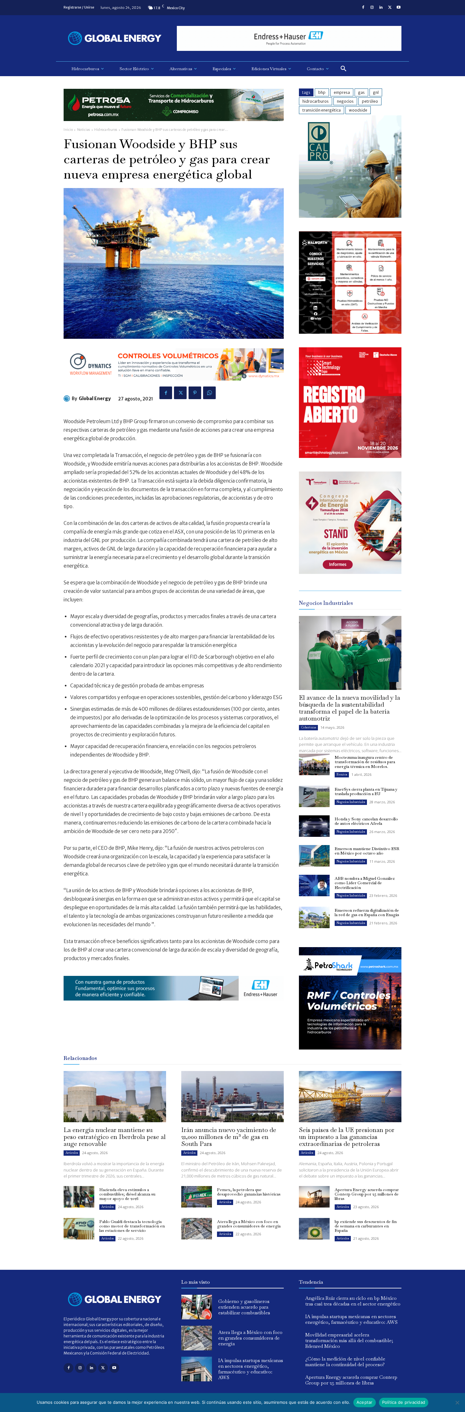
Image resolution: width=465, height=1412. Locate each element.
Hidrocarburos (105, 130)
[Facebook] (363, 7)
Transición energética (321, 110)
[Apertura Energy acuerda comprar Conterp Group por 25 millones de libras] (314, 1197)
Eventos (342, 774)
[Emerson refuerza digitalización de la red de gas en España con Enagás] (314, 917)
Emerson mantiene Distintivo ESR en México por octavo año (367, 851)
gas (361, 92)
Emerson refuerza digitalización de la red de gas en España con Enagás (367, 912)
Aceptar (364, 1402)
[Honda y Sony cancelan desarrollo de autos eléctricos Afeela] (314, 826)
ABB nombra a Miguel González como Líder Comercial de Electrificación (364, 883)
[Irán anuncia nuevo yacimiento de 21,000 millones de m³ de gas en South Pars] (232, 1096)
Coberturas (308, 727)
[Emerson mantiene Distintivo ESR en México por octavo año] (314, 856)
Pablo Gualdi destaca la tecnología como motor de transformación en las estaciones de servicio (132, 1226)
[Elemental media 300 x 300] (350, 456)
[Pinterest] (195, 392)
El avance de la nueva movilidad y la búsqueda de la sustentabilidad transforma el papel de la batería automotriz (349, 707)
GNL (376, 92)
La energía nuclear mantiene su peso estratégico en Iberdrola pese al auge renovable (115, 1137)
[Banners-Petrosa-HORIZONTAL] (174, 126)
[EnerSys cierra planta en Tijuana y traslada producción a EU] (314, 796)
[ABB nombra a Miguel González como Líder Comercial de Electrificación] (314, 885)
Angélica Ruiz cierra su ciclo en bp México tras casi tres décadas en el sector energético (352, 1301)
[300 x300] (350, 332)
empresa (342, 92)
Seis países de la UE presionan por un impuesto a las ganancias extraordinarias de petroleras (346, 1137)
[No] (457, 1402)
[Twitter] (390, 7)
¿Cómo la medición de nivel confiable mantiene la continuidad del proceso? (345, 1361)
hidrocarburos (315, 101)
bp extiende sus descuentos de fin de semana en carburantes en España (366, 1226)
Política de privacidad (403, 1402)
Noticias (83, 130)
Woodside (358, 110)
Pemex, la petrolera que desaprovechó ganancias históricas (249, 1192)
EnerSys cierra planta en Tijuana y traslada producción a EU (366, 791)
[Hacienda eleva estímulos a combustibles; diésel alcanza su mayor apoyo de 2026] (79, 1197)
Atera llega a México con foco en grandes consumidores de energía (249, 1224)
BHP (322, 92)
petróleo (370, 101)
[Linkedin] (381, 7)
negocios (345, 101)
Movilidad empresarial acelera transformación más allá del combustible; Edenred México (349, 1340)
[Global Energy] (68, 398)
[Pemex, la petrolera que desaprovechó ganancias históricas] (196, 1197)
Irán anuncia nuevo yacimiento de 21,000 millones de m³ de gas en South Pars (228, 1137)
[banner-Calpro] (350, 216)
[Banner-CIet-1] (350, 572)
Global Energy (95, 398)
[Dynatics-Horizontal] (174, 385)
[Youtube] (398, 7)
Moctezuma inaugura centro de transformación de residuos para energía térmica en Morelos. (365, 762)
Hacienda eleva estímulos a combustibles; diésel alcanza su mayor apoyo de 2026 (127, 1194)
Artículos (71, 1153)
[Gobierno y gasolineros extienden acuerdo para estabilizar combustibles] (196, 1307)
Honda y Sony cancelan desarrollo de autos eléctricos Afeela (366, 821)
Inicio (68, 130)
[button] (343, 69)
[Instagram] (372, 7)
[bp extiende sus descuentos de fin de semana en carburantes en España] (314, 1228)
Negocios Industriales (351, 802)
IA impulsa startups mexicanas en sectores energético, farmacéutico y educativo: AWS (250, 1368)
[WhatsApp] (209, 392)
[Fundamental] (289, 38)
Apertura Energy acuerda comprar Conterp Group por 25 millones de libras (367, 1194)
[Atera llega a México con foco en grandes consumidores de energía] (196, 1228)
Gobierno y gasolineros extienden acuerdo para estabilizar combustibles (244, 1307)
